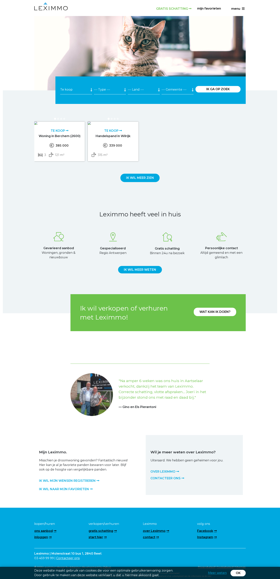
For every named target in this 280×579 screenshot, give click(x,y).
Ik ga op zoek (218, 89)
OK (238, 573)
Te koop (58, 131)
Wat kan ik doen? (214, 312)
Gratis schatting (172, 8)
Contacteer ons (68, 558)
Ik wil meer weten (140, 269)
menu (236, 8)
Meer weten (217, 573)
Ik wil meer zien (140, 178)
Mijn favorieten (209, 8)
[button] (80, 390)
